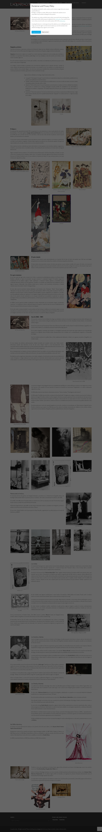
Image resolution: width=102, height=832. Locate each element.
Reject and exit (45, 32)
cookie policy (58, 19)
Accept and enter (36, 32)
